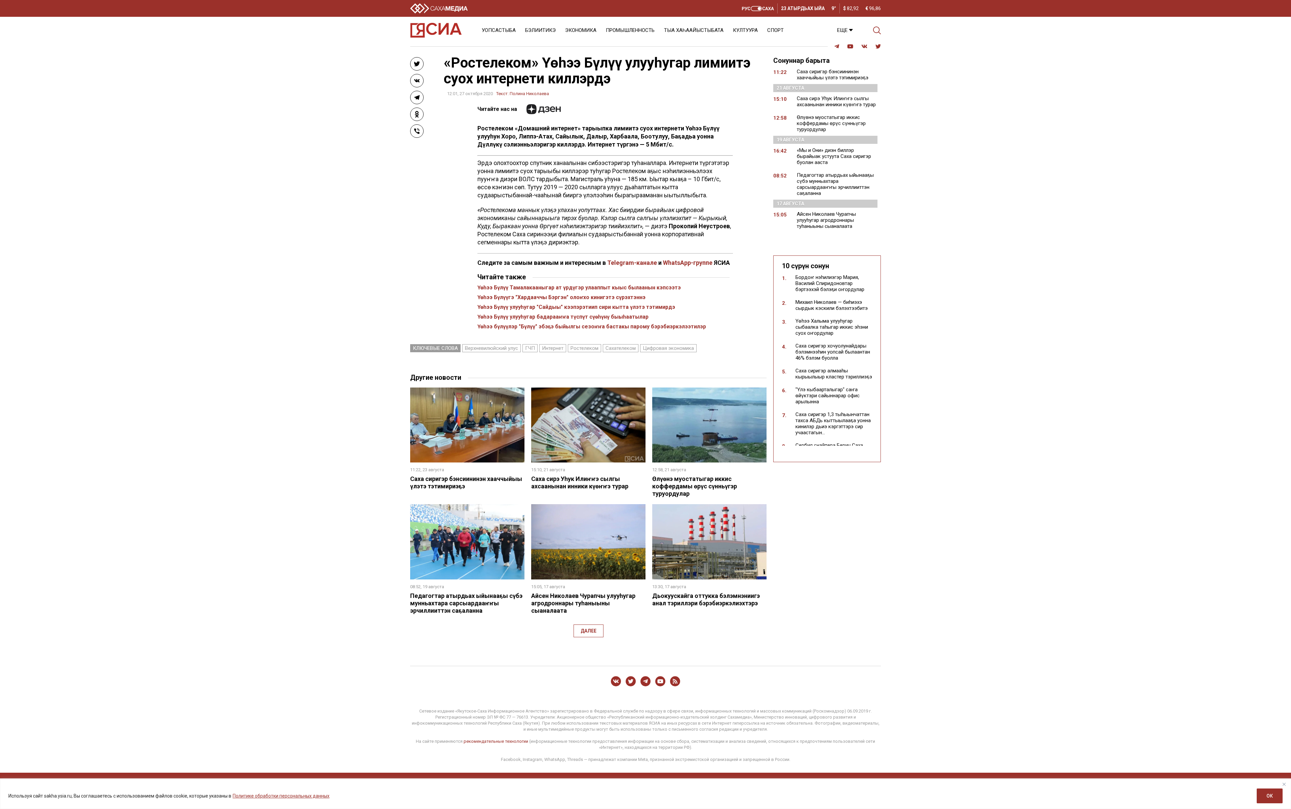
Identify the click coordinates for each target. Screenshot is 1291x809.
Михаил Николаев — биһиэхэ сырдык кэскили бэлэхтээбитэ (831, 305)
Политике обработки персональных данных (281, 796)
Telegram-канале (632, 262)
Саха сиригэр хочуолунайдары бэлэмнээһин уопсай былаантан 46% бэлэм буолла (832, 352)
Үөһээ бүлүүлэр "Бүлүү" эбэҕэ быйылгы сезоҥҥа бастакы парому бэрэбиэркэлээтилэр (591, 326)
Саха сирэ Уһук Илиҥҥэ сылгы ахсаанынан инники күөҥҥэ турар (579, 482)
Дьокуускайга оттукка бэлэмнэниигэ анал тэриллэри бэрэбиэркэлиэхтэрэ (706, 599)
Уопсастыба (499, 30)
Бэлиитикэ (540, 30)
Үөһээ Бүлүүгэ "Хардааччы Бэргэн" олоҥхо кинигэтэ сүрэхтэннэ (561, 297)
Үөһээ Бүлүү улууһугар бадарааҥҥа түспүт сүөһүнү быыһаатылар (563, 317)
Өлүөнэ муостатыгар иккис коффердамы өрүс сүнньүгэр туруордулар (694, 486)
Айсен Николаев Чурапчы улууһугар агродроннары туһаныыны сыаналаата (583, 603)
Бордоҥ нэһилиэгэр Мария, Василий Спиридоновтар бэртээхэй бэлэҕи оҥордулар (829, 283)
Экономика (580, 30)
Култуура (745, 30)
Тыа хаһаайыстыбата (693, 30)
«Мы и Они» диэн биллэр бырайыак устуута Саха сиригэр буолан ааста (834, 156)
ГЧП (530, 348)
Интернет (552, 348)
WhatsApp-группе (687, 262)
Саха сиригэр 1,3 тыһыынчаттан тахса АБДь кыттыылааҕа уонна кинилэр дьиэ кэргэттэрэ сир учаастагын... (833, 423)
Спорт (775, 30)
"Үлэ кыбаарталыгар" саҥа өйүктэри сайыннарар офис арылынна (827, 396)
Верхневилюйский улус (491, 348)
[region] (645, 793)
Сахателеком (620, 348)
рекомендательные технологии (496, 741)
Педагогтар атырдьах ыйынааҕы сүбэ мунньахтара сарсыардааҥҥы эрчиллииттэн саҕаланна (466, 603)
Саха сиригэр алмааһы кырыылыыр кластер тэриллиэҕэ (833, 374)
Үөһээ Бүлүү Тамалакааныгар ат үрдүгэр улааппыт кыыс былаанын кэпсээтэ (579, 287)
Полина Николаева (529, 93)
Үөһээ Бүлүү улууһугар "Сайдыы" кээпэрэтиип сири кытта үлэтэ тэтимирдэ (576, 307)
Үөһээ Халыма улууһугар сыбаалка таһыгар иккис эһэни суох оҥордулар (831, 327)
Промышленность (630, 30)
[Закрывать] (1284, 784)
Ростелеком (584, 348)
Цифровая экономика (668, 348)
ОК (1269, 796)
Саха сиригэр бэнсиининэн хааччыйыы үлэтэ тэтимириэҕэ (832, 75)
